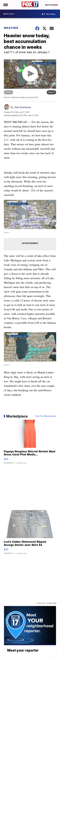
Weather (11, 27)
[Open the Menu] (5, 5)
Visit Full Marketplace (45, 416)
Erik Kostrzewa (23, 107)
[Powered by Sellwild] (51, 603)
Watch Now (50, 5)
